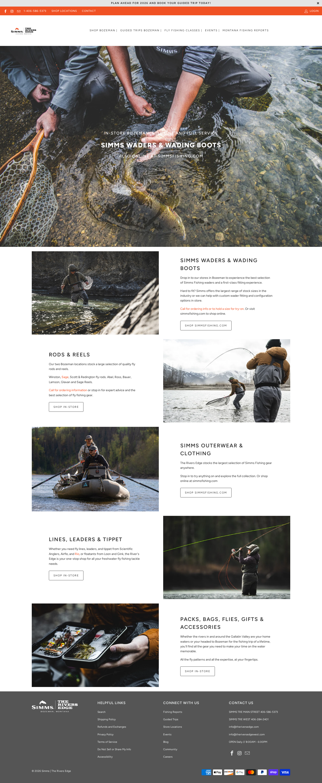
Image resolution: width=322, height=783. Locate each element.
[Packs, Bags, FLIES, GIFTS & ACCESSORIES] (95, 645)
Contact (89, 10)
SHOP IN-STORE (66, 406)
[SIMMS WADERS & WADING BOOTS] (95, 293)
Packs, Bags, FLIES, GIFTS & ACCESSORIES (222, 623)
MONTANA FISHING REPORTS (246, 30)
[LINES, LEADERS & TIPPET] (226, 557)
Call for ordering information (68, 390)
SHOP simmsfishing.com (206, 492)
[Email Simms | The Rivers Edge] (18, 10)
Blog (165, 741)
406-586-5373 (269, 711)
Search (101, 711)
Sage (65, 377)
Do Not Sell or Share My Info (114, 749)
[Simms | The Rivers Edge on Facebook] (5, 10)
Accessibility (105, 756)
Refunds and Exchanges (111, 726)
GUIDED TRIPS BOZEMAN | (141, 30)
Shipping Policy (106, 719)
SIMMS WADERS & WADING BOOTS (219, 264)
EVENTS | (212, 30)
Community (170, 749)
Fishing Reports (172, 711)
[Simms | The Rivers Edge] (23, 33)
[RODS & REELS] (226, 381)
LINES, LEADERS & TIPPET (85, 539)
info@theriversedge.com (244, 726)
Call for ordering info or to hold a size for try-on (212, 309)
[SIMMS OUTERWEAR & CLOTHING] (95, 469)
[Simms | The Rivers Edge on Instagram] (12, 10)
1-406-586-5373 (35, 10)
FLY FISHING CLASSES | (183, 30)
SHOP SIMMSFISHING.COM (206, 325)
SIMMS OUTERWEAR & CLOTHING (211, 449)
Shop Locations (64, 10)
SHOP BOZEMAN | (103, 30)
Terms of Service (107, 741)
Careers (168, 756)
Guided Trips (170, 719)
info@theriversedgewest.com (247, 734)
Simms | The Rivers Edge (56, 771)
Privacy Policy (105, 734)
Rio (77, 554)
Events (167, 734)
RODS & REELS (69, 354)
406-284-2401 (260, 719)
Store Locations (172, 726)
